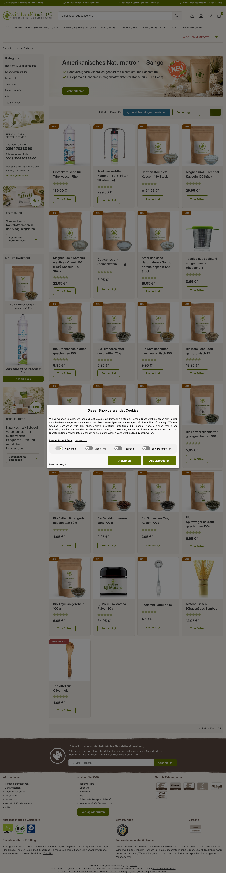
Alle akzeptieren (159, 460)
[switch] (59, 448)
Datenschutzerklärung (61, 440)
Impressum (81, 440)
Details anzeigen (58, 464)
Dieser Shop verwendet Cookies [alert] (113, 410)
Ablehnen (124, 460)
